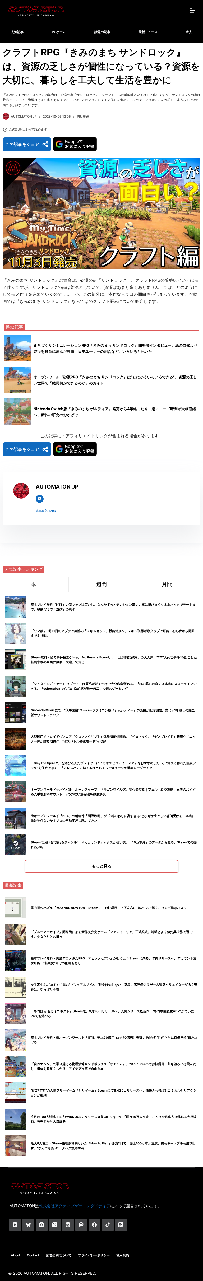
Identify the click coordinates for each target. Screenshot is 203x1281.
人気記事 (17, 32)
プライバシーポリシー (94, 1255)
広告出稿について (58, 1255)
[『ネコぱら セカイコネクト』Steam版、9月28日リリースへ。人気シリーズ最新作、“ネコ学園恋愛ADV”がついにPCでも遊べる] (15, 1013)
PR (79, 116)
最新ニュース (148, 32)
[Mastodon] (81, 1225)
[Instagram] (42, 1225)
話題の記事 (102, 32)
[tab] (36, 584)
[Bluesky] (28, 1225)
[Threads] (68, 1225)
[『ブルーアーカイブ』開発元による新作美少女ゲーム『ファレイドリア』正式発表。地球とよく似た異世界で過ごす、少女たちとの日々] (15, 934)
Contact (33, 1255)
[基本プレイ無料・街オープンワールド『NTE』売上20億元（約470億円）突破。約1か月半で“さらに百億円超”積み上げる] (15, 1040)
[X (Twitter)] (55, 1225)
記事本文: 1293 (46, 511)
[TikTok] (108, 1225)
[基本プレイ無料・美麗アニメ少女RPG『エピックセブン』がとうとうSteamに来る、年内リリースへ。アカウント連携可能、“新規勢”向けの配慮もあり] (15, 960)
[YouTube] (15, 1225)
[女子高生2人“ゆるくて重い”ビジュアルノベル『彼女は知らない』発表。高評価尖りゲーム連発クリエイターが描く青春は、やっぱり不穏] (15, 987)
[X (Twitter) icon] (40, 499)
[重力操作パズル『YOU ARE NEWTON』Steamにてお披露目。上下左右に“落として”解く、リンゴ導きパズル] (15, 907)
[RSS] (121, 1225)
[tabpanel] (101, 733)
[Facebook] (94, 1225)
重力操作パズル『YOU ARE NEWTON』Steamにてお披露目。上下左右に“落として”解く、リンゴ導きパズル (109, 908)
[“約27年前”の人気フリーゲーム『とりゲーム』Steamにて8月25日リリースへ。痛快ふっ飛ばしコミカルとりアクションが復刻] (15, 1092)
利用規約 (122, 1255)
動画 (86, 116)
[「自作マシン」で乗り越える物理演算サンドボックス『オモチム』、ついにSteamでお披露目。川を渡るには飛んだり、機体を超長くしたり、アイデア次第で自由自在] (15, 1066)
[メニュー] (192, 10)
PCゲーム (59, 32)
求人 (189, 32)
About (15, 1255)
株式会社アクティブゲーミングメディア (74, 1205)
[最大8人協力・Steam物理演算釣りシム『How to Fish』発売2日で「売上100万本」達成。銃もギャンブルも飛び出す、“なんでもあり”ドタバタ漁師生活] (15, 1145)
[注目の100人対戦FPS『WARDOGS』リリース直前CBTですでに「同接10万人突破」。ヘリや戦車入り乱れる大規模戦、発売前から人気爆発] (15, 1119)
